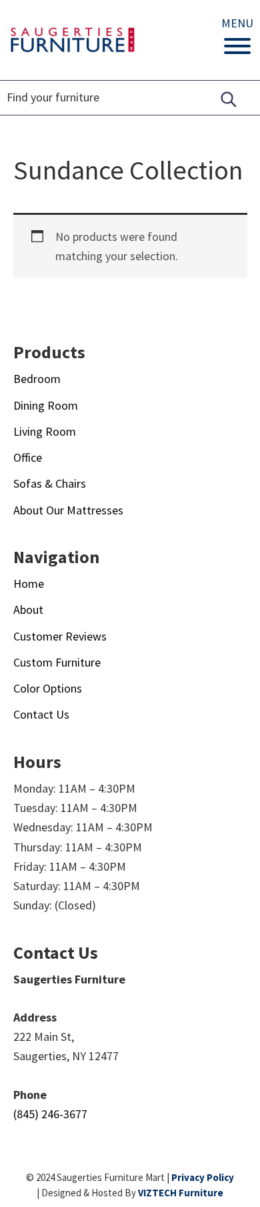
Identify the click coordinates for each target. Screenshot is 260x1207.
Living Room (44, 431)
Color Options (47, 688)
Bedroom (37, 378)
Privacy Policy (202, 1177)
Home (28, 583)
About (28, 609)
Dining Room (45, 405)
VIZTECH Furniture (180, 1192)
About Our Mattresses (68, 510)
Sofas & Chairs (49, 483)
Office (27, 457)
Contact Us (41, 714)
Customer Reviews (60, 636)
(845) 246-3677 (50, 1114)
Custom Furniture (57, 662)
